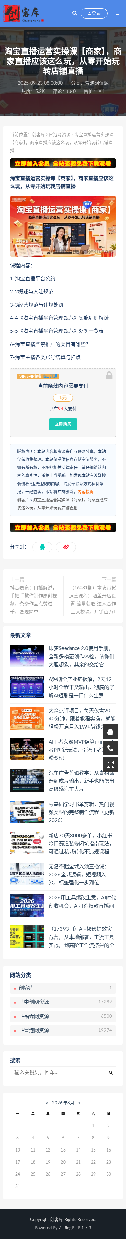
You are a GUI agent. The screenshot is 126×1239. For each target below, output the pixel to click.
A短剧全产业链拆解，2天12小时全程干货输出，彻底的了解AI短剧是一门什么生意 (81, 687)
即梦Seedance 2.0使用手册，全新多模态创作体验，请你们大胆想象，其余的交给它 (81, 656)
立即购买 (63, 424)
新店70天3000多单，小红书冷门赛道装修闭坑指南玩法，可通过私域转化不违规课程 (81, 843)
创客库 (38, 135)
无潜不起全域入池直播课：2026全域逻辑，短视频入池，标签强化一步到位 (79, 874)
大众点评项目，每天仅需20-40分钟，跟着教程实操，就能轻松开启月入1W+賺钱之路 (82, 719)
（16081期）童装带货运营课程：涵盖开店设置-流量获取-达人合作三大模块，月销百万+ (92, 600)
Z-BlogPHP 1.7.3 (75, 1228)
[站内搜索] (74, 13)
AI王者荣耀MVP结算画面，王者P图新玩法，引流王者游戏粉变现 (82, 750)
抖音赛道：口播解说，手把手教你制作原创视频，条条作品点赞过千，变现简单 (33, 600)
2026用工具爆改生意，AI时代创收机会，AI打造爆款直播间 (82, 902)
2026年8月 (63, 1103)
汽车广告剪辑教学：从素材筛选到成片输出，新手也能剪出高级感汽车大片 (81, 781)
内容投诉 (86, 492)
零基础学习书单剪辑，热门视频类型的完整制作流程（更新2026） (81, 812)
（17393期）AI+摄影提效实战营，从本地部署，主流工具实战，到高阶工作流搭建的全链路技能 (81, 938)
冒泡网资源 (97, 83)
